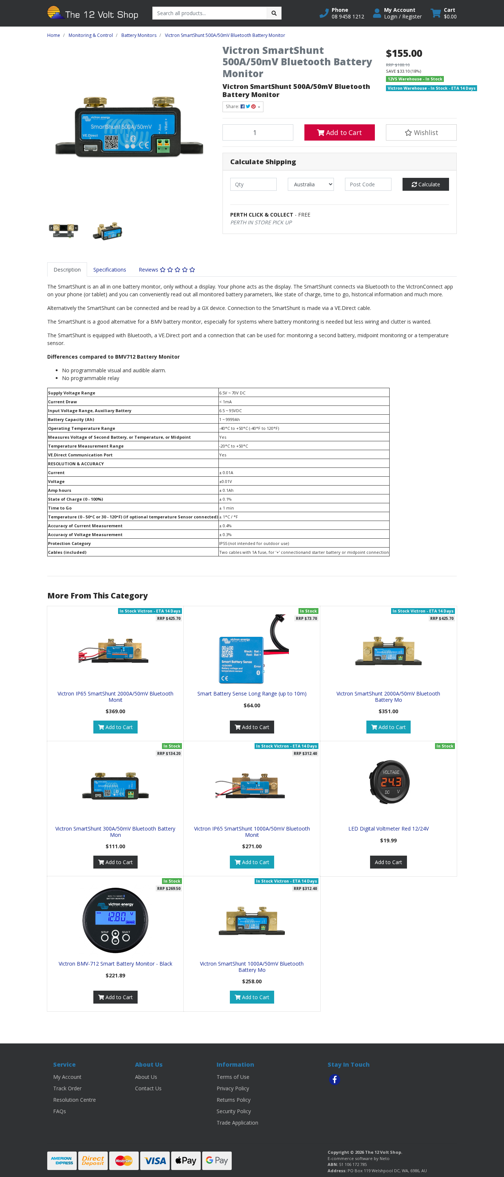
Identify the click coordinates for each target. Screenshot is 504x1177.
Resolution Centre (74, 1099)
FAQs (59, 1111)
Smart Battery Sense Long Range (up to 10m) (252, 693)
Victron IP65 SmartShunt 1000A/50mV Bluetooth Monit (252, 831)
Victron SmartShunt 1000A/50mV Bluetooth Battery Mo (252, 966)
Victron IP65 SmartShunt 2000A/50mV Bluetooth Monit (115, 696)
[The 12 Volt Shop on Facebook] (334, 1079)
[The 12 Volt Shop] (94, 12)
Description (67, 269)
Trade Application (237, 1122)
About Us (146, 1076)
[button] (342, 13)
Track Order (67, 1088)
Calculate (428, 184)
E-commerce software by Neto (359, 1158)
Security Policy (234, 1111)
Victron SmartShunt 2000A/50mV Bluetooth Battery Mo (388, 696)
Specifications (109, 269)
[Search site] (274, 13)
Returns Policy (234, 1099)
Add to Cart (343, 132)
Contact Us (148, 1088)
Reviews (149, 269)
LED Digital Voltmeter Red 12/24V (388, 828)
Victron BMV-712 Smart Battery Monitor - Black (115, 963)
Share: (233, 106)
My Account (67, 1076)
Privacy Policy (233, 1088)
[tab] (67, 269)
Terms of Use (233, 1076)
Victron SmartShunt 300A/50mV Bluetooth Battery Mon (115, 831)
